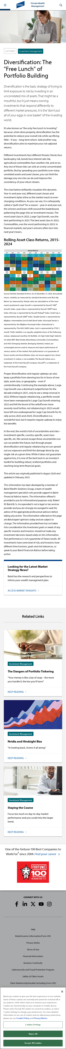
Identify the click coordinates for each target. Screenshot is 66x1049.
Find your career (46, 854)
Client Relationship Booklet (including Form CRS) (33, 983)
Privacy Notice (33, 942)
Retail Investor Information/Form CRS (33, 936)
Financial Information (33, 956)
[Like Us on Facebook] (17, 904)
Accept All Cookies (33, 1043)
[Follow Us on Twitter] (33, 904)
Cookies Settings (33, 1024)
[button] (5, 5)
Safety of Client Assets (33, 976)
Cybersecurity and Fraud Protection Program (33, 969)
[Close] (62, 991)
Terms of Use (33, 949)
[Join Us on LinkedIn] (25, 904)
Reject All (33, 1034)
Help (33, 929)
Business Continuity (33, 962)
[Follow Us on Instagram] (49, 904)
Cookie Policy (22, 1018)
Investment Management (30, 51)
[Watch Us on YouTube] (41, 904)
